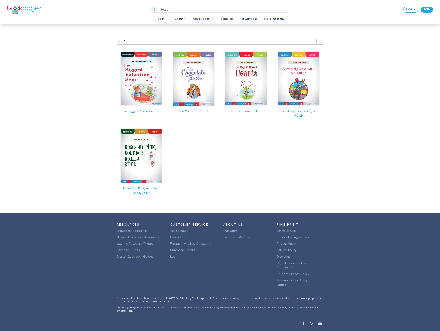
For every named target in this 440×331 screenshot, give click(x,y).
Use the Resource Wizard (135, 243)
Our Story (230, 230)
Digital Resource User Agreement (292, 265)
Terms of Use (286, 230)
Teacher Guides (128, 250)
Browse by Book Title (132, 230)
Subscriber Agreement (293, 237)
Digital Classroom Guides (135, 256)
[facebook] (303, 324)
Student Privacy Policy (293, 274)
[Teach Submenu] (168, 19)
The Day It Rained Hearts (246, 111)
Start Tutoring (274, 18)
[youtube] (320, 324)
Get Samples (179, 230)
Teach (160, 18)
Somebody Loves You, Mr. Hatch (298, 113)
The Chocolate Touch (193, 111)
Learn (179, 18)
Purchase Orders (182, 250)
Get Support (202, 18)
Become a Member (237, 237)
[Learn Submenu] (186, 19)
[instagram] (312, 324)
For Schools (248, 18)
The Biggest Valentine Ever (141, 111)
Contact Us (178, 237)
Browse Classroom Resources (138, 237)
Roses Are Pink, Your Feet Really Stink (141, 191)
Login (174, 256)
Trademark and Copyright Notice (296, 282)
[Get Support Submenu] (214, 19)
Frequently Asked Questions (190, 243)
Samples (227, 18)
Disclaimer (284, 256)
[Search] (154, 10)
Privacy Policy (287, 243)
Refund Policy (286, 250)
